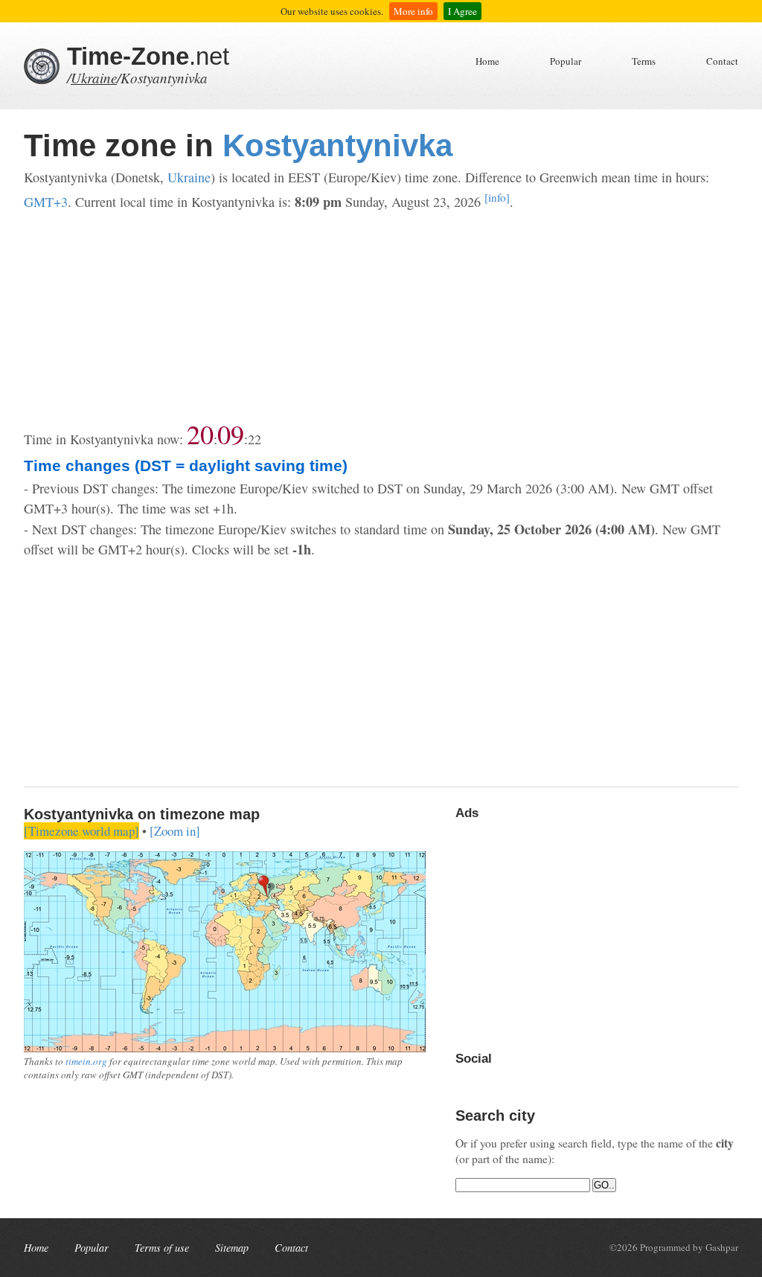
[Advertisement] (381, 317)
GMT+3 (46, 202)
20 (200, 434)
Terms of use (162, 1248)
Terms (644, 61)
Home (487, 61)
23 (254, 439)
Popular (565, 61)
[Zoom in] (175, 830)
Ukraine (94, 77)
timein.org (86, 1061)
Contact (722, 61)
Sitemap (232, 1248)
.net (148, 56)
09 (230, 434)
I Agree (462, 11)
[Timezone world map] (81, 830)
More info (413, 11)
